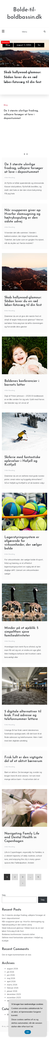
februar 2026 (12, 988)
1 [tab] (22, 154)
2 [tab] (24, 154)
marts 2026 (12, 984)
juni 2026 (11, 975)
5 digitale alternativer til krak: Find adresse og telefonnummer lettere (22, 715)
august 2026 (12, 968)
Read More (15, 89)
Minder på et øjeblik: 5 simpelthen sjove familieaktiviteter (21, 631)
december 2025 (14, 994)
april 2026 (11, 981)
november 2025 (14, 997)
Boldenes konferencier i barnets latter (18, 934)
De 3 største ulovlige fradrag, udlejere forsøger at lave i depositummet (21, 115)
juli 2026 (10, 972)
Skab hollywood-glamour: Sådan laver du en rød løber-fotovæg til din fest (22, 77)
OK (28, 1032)
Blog (8, 45)
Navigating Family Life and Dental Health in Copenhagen (21, 837)
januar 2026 (12, 991)
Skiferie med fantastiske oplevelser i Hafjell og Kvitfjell (22, 461)
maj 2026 (11, 978)
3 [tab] (27, 154)
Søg (4, 895)
